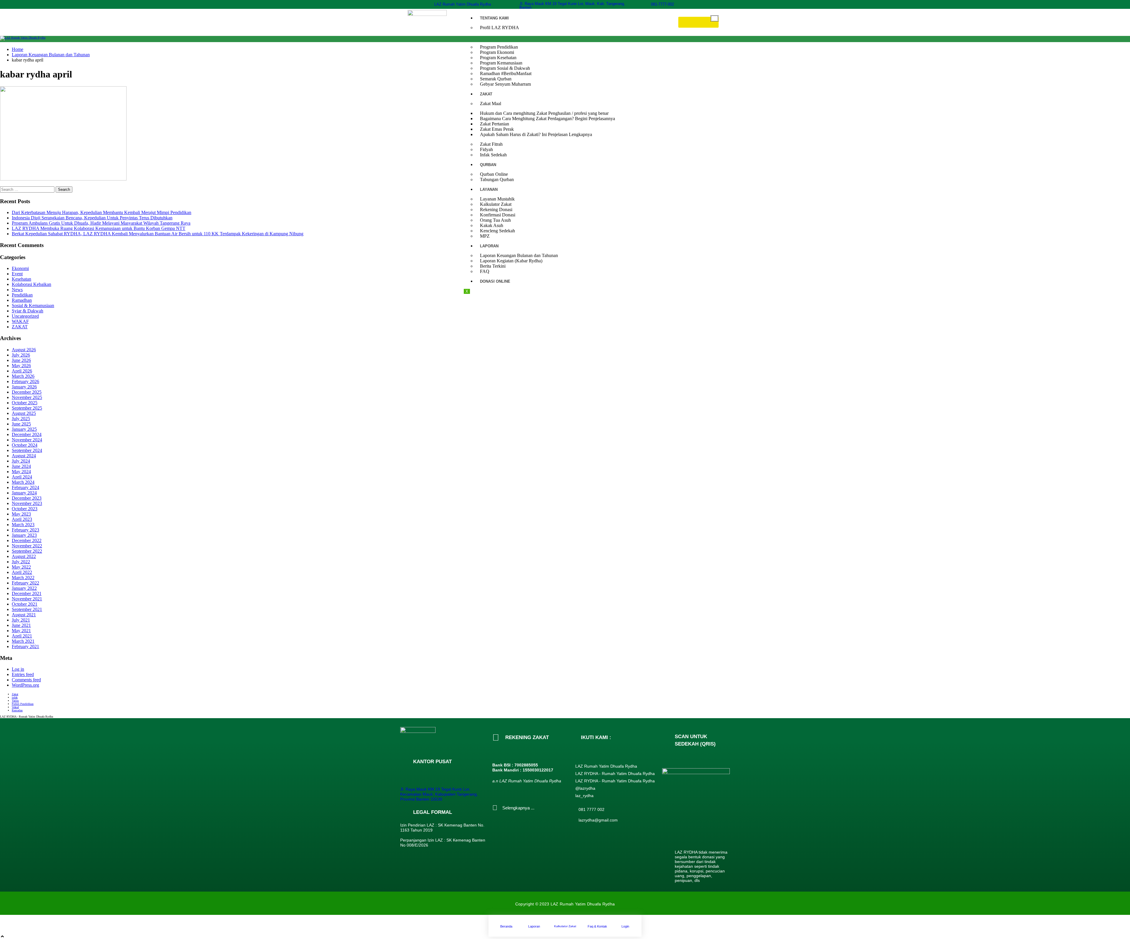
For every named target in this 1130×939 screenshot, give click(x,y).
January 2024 (24, 492)
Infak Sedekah (493, 154)
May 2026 (21, 365)
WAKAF (20, 321)
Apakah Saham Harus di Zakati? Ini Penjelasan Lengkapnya (536, 134)
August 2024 (24, 455)
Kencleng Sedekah (497, 230)
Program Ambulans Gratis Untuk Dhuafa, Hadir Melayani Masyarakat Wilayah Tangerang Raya (101, 223)
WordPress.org (25, 685)
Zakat (15, 694)
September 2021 (27, 609)
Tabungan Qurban (497, 179)
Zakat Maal (490, 103)
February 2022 (25, 582)
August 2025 (24, 413)
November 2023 (27, 503)
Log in (18, 669)
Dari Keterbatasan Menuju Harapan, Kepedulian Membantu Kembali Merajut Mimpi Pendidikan (101, 212)
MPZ (485, 236)
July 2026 (21, 354)
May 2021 (21, 630)
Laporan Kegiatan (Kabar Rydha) (511, 260)
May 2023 (21, 513)
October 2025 (24, 402)
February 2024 (25, 487)
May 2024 (21, 471)
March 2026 (23, 376)
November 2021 (27, 598)
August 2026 (24, 349)
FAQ (484, 271)
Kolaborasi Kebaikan (31, 284)
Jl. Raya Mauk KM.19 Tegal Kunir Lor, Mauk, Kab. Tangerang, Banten (572, 5)
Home (17, 49)
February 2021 (25, 646)
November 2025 (27, 397)
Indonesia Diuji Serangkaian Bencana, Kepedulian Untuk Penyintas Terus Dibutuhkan (92, 217)
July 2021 (21, 619)
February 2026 (25, 381)
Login (625, 926)
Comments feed (26, 679)
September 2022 (27, 551)
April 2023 (22, 519)
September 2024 (27, 450)
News (17, 289)
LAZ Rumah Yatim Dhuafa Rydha (462, 4)
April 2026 (22, 370)
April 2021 (22, 635)
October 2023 (24, 508)
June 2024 (21, 466)
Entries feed (23, 674)
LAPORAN (489, 246)
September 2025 (27, 407)
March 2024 (23, 482)
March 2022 (23, 577)
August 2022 (24, 556)
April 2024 (22, 476)
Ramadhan (22, 300)
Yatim (15, 700)
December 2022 (26, 540)
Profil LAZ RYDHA (499, 27)
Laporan (534, 926)
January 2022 (24, 588)
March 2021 (23, 641)
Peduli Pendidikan (23, 704)
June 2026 (21, 360)
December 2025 (26, 392)
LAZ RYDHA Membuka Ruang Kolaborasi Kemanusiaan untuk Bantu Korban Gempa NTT (98, 228)
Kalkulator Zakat (565, 926)
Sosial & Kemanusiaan (33, 305)
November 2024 (27, 439)
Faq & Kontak (597, 926)
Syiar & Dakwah (27, 310)
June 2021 (21, 625)
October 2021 (24, 604)
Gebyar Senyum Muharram (505, 84)
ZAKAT (486, 94)
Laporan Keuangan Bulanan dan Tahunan (51, 54)
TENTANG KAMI (494, 18)
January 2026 (24, 386)
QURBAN (488, 165)
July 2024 (21, 460)
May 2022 (21, 566)
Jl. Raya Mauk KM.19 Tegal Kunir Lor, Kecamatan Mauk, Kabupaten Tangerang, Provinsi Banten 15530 (439, 794)
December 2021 (26, 593)
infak (15, 697)
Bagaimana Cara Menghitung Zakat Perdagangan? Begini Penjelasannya (547, 118)
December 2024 (26, 434)
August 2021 (24, 614)
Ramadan (17, 710)
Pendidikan (22, 294)
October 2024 (24, 445)
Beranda (506, 926)
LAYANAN (489, 189)
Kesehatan (21, 278)
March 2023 (23, 524)
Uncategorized (25, 316)
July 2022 (21, 561)
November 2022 (27, 545)
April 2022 (22, 572)
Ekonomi (20, 268)
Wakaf (15, 707)
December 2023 (26, 498)
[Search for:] (28, 189)
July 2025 (21, 418)
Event (17, 273)
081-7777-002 (662, 4)
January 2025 (24, 429)
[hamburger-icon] (714, 18)
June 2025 (21, 423)
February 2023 (25, 529)
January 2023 (24, 535)
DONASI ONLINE (495, 281)
